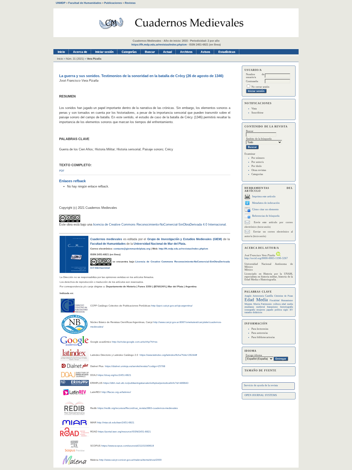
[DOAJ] (75, 377)
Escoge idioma (254, 355)
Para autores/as (259, 332)
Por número (258, 157)
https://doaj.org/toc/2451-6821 (114, 375)
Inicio (61, 52)
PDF (61, 170)
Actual (167, 52)
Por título (256, 165)
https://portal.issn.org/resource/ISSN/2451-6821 (124, 431)
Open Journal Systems (260, 395)
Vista (254, 108)
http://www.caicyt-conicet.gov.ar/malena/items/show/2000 (130, 460)
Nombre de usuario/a (255, 76)
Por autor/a (257, 161)
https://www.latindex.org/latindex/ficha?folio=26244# (168, 355)
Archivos (186, 52)
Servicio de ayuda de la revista (261, 385)
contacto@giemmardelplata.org (132, 248)
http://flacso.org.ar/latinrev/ (116, 392)
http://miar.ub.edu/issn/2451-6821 (115, 422)
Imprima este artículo (264, 196)
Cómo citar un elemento (265, 209)
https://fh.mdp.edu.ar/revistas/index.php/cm (159, 44)
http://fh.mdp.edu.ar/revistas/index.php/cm (183, 248)
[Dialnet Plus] (75, 368)
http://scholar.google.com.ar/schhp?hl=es (134, 341)
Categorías (257, 174)
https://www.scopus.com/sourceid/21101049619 (127, 445)
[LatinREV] (74, 396)
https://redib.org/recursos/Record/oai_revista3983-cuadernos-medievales (137, 408)
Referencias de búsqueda (265, 215)
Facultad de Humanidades (108, 243)
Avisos (205, 52)
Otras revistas (258, 170)
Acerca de (80, 52)
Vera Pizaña (94, 58)
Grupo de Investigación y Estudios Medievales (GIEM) (184, 239)
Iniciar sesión (104, 52)
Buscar (150, 52)
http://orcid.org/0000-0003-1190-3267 (266, 258)
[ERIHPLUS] (74, 385)
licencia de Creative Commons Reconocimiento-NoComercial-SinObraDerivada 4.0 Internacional (159, 224)
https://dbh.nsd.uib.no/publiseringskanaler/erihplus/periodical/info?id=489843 (145, 383)
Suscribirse (257, 112)
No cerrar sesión (260, 86)
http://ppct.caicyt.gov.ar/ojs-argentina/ (172, 305)
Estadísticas (226, 52)
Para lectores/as (259, 328)
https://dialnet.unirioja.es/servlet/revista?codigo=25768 (135, 366)
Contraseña (252, 81)
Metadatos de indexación (266, 202)
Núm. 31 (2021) (75, 58)
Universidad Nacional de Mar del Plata (159, 243)
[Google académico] (74, 341)
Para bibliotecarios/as (263, 337)
